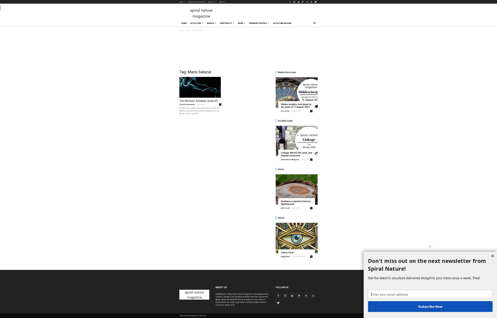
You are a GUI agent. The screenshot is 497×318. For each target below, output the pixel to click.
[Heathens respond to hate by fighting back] (297, 189)
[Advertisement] (248, 51)
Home (184, 23)
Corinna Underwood (187, 104)
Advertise (211, 2)
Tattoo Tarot (287, 252)
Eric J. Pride (285, 111)
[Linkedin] (299, 2)
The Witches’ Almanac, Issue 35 (198, 100)
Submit (221, 2)
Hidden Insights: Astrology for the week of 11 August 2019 (296, 105)
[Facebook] (290, 2)
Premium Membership (196, 2)
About (181, 2)
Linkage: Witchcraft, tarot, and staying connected (296, 154)
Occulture (195, 23)
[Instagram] (294, 2)
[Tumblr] (311, 2)
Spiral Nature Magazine (290, 159)
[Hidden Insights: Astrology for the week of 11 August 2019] (297, 92)
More (240, 23)
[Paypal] (303, 2)
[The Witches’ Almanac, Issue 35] (200, 87)
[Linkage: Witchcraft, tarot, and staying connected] (297, 141)
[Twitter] (316, 2)
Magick (210, 23)
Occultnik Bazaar (282, 23)
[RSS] (307, 2)
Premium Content (258, 23)
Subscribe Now (430, 306)
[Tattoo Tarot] (297, 238)
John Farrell (285, 208)
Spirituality (226, 23)
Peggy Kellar (285, 256)
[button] (314, 23)
